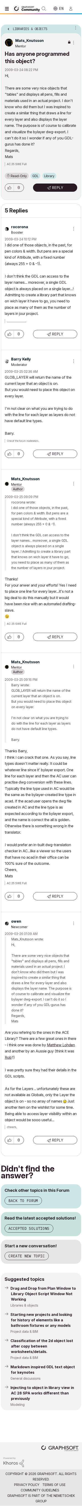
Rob (8, 1057)
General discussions (25, 1378)
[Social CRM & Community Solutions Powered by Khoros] (13, 1462)
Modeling (17, 1404)
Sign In (73, 9)
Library (49, 176)
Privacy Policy (26, 1485)
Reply (57, 187)
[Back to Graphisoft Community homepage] (28, 8)
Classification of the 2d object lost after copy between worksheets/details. (41, 1346)
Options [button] (75, 27)
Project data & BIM (24, 1331)
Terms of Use (54, 1485)
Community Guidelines (40, 1490)
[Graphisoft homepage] (60, 1448)
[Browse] (8, 8)
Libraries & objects (24, 1305)
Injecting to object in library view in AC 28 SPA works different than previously (42, 1393)
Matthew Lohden (61, 1045)
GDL (35, 176)
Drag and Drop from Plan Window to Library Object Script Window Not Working (43, 1294)
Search (43, 8)
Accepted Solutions (28, 1228)
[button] (9, 187)
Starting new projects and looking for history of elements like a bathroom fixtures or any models (41, 1320)
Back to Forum (23, 1200)
